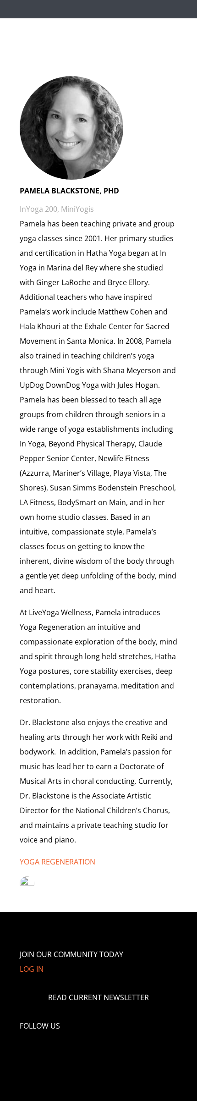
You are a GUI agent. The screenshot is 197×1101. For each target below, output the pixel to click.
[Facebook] (36, 1049)
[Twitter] (54, 1049)
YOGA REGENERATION (57, 862)
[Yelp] (91, 1049)
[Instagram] (73, 1049)
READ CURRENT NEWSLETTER (98, 997)
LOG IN (32, 969)
